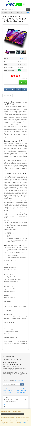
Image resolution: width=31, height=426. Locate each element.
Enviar (22, 384)
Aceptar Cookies (19, 414)
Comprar (23, 82)
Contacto (21, 12)
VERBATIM (20, 58)
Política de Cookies (21, 390)
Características (7, 95)
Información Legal (21, 389)
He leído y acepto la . (14, 380)
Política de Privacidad (10, 377)
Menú (5, 12)
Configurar (4, 414)
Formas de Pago (21, 392)
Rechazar (11, 414)
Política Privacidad (7, 390)
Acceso (13, 12)
